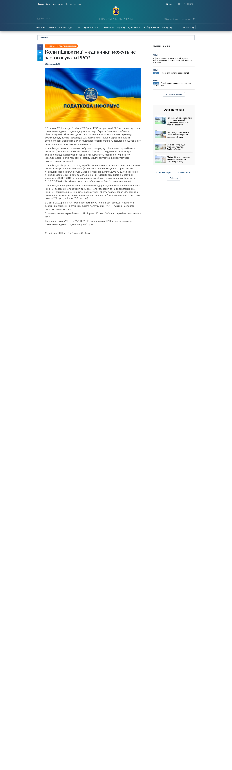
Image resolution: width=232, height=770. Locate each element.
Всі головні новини (174, 94)
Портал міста (43, 4)
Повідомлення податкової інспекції (61, 46)
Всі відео (174, 178)
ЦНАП (78, 27)
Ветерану (167, 27)
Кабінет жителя (73, 4)
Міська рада (65, 27)
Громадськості (92, 27)
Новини (52, 27)
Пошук (190, 4)
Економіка (108, 27)
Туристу (121, 27)
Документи (58, 4)
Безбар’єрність (151, 27)
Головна (40, 27)
